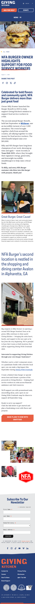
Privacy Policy (26, 541)
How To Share (5, 578)
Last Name (7, 516)
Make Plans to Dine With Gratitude (17, 418)
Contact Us (4, 571)
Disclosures (21, 574)
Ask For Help (9, 10)
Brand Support (5, 581)
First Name (7, 509)
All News (6, 52)
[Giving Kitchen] (8, 3)
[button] (29, 3)
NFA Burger (25, 123)
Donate (26, 10)
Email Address (8, 530)
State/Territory (9, 523)
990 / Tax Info (22, 578)
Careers (3, 574)
